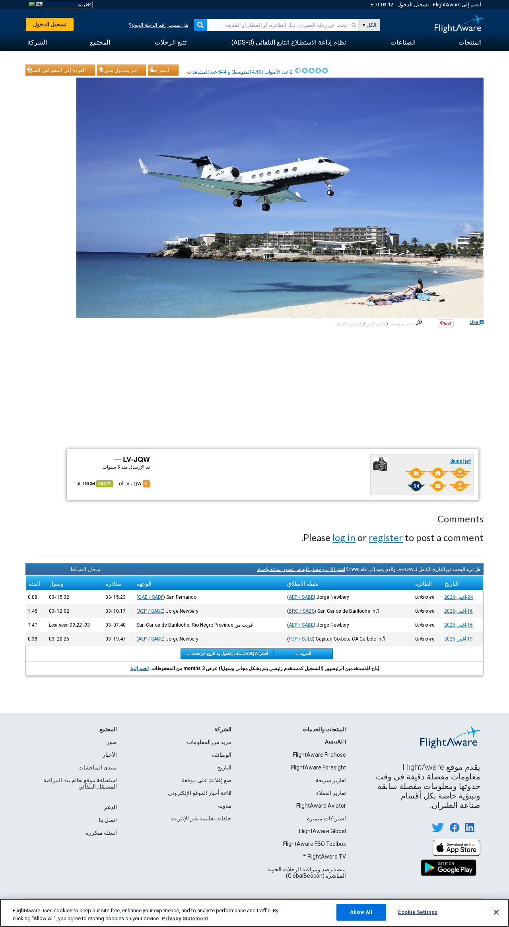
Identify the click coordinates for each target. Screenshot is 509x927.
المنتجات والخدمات (324, 729)
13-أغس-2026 (458, 639)
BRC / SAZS (302, 611)
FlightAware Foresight (318, 767)
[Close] (496, 912)
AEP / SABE (301, 597)
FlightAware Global (322, 831)
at (93, 484)
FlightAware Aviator (321, 805)
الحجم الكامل (349, 324)
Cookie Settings (417, 912)
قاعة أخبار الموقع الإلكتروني (199, 793)
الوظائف (221, 755)
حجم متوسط (402, 324)
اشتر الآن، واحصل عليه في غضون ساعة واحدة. (301, 569)
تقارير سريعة (331, 780)
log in (344, 537)
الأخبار (110, 755)
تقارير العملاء (331, 793)
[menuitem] (470, 42)
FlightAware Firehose (319, 755)
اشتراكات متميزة (326, 818)
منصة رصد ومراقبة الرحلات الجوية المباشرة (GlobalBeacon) (306, 872)
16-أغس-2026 (458, 611)
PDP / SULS (301, 639)
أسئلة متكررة (101, 833)
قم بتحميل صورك (118, 70)
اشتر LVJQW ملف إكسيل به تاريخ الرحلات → (227, 653)
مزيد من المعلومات (209, 742)
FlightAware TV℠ (324, 856)
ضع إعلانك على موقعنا (206, 780)
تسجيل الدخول (413, 5)
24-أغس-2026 (458, 597)
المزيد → (303, 653)
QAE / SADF (150, 597)
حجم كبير (376, 324)
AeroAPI (335, 742)
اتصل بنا (108, 820)
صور (112, 742)
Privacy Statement (185, 918)
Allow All (361, 912)
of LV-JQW (133, 484)
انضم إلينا (139, 668)
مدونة (224, 805)
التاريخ (224, 767)
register (386, 537)
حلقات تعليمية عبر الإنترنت (201, 818)
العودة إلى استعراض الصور (57, 70)
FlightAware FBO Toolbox (314, 844)
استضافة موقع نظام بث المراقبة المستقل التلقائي (80, 783)
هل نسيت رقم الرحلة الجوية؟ (158, 25)
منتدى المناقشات (97, 767)
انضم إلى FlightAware (457, 5)
